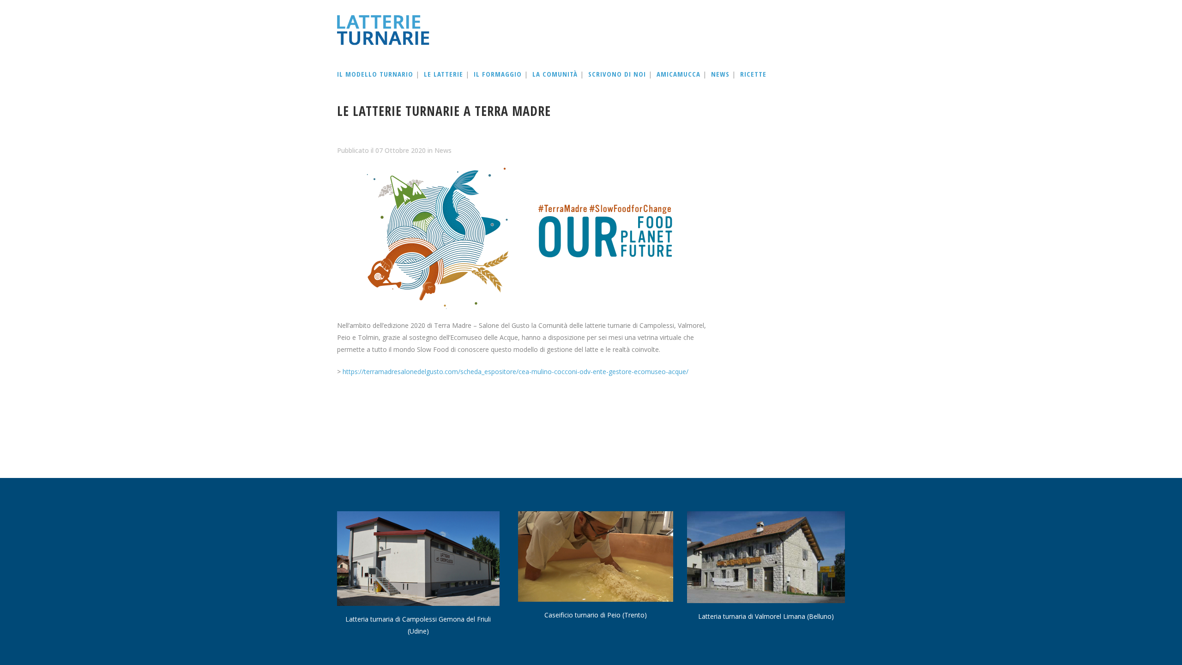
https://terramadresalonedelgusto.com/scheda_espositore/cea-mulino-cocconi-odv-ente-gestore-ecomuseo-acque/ (515, 371)
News (443, 150)
